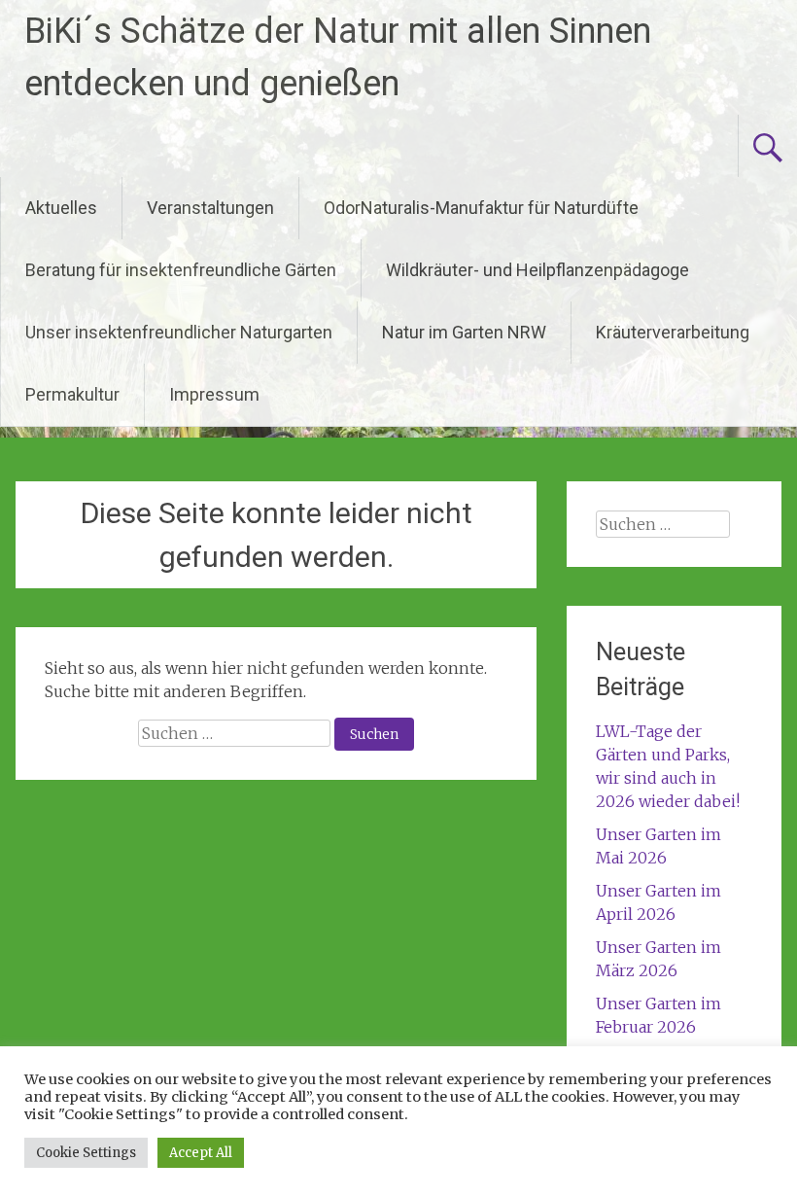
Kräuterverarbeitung (672, 332)
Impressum (214, 394)
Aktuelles (61, 207)
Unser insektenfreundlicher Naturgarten (178, 332)
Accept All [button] (200, 1152)
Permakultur (72, 394)
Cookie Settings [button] (86, 1152)
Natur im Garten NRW (464, 332)
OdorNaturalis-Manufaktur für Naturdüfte (481, 207)
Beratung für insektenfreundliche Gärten (180, 270)
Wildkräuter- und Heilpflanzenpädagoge (537, 270)
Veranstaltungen (210, 207)
